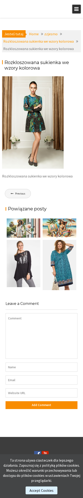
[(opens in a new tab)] (59, 265)
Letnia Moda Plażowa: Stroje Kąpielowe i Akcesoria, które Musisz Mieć (57, 236)
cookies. (73, 465)
